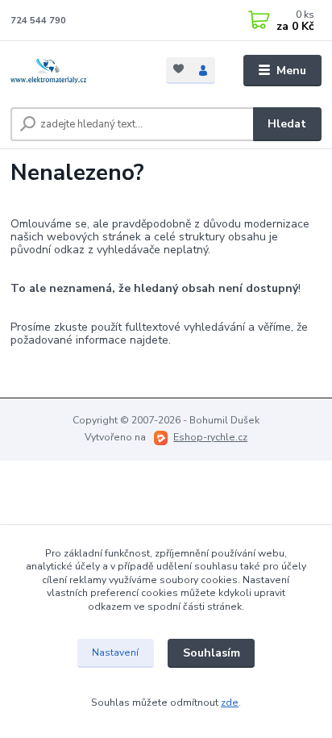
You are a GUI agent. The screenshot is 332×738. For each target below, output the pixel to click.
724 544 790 (38, 21)
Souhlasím (211, 653)
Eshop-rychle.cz (210, 437)
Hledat (287, 123)
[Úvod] (75, 71)
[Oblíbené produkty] (178, 69)
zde (230, 702)
